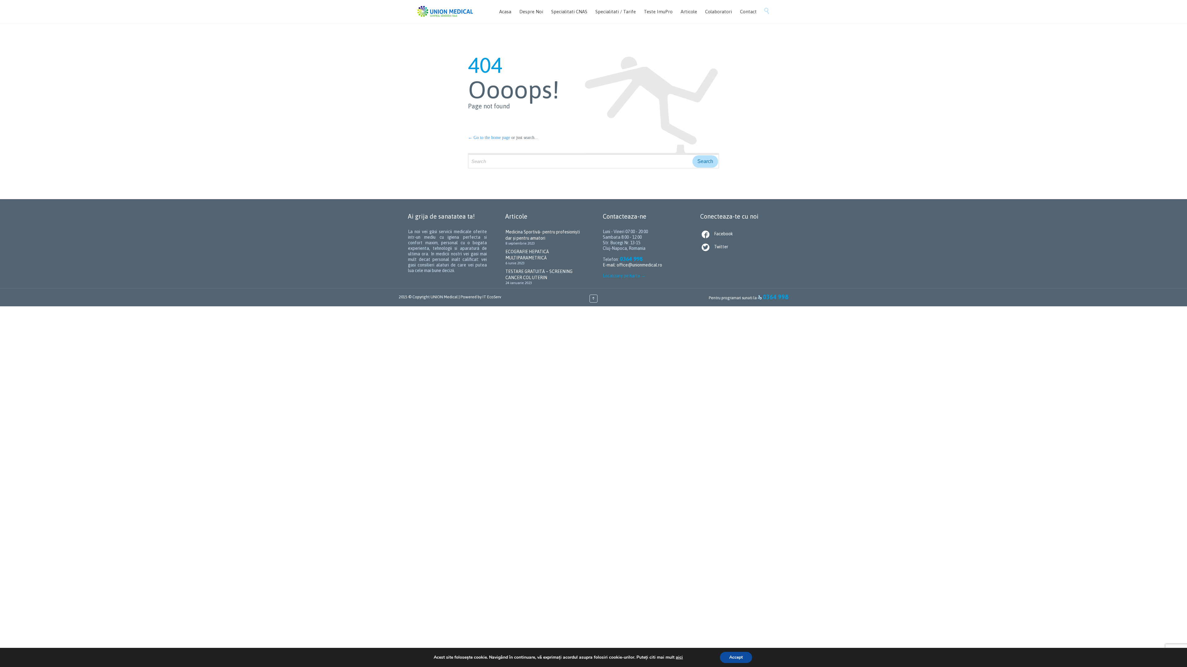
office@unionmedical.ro (639, 264)
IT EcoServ (492, 297)
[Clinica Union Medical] (445, 11)
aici (679, 657)
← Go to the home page (489, 137)
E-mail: (610, 264)
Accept (736, 657)
